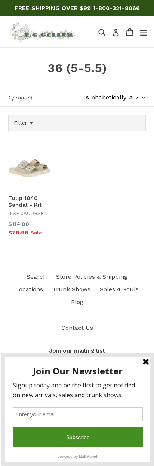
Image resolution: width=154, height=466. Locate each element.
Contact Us (77, 327)
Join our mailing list (77, 350)
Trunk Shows (71, 289)
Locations (29, 289)
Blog (77, 302)
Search (37, 276)
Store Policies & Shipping (91, 276)
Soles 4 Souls (119, 289)
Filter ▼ (24, 123)
